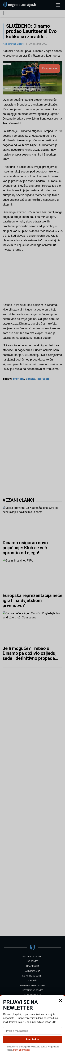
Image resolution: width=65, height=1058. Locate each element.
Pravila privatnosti (21, 1050)
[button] (60, 1000)
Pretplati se (32, 1039)
